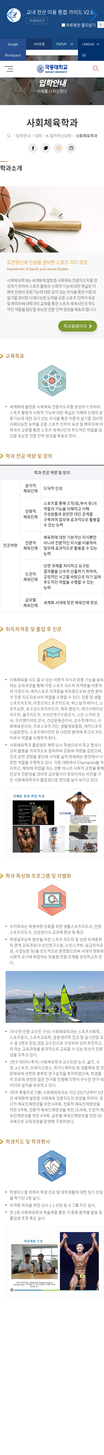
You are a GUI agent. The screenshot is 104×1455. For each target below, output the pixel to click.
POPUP (61, 44)
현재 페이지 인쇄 (71, 148)
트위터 (45, 148)
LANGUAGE (88, 50)
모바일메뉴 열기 (10, 69)
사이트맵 (39, 44)
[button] (93, 15)
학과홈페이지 (76, 326)
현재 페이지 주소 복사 (58, 148)
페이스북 (33, 148)
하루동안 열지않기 (81, 25)
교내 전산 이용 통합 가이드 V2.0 (59, 15)
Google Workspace (13, 50)
